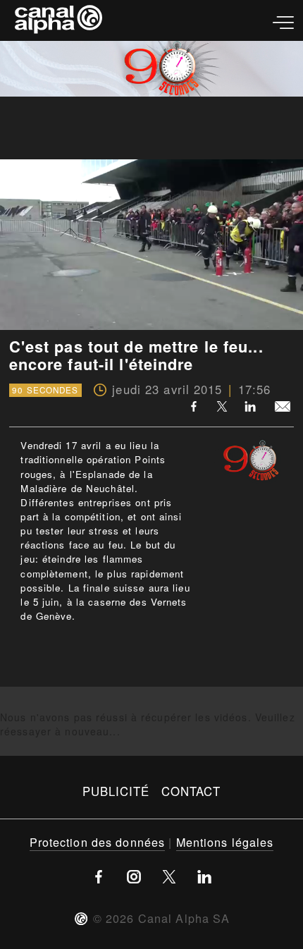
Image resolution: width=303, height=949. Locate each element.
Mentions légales (225, 841)
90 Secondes (45, 390)
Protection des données (98, 841)
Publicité (116, 791)
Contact (191, 791)
